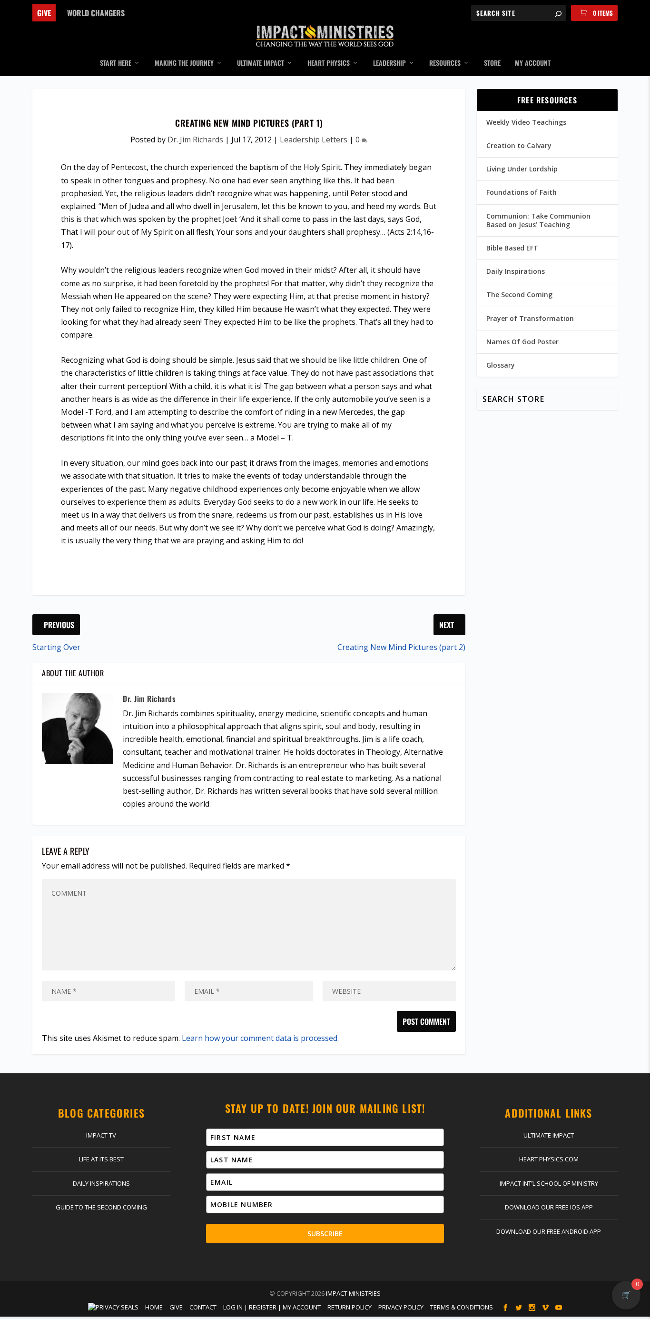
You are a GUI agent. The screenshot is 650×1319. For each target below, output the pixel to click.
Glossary (500, 365)
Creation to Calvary (519, 145)
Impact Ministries (353, 1293)
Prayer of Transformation (530, 318)
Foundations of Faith (521, 192)
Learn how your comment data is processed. (260, 1038)
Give (44, 13)
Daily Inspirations (515, 271)
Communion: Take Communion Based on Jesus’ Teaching (538, 220)
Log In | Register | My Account (272, 1307)
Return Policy (349, 1307)
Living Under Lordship (522, 168)
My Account (533, 63)
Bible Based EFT (512, 247)
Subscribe (325, 1233)
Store (492, 63)
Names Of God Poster (522, 341)
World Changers (96, 13)
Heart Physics (328, 63)
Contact (203, 1307)
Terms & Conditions (461, 1307)
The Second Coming (519, 294)
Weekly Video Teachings (526, 122)
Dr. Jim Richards (195, 139)
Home (154, 1307)
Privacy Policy (400, 1307)
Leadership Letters (313, 139)
